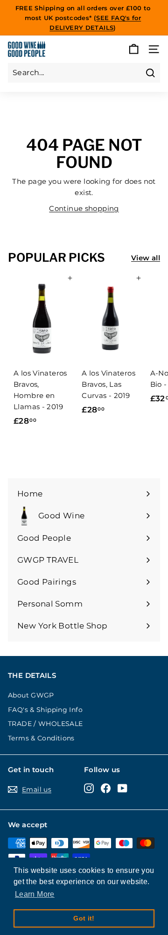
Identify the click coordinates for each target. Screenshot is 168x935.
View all (145, 257)
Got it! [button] (84, 918)
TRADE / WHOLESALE (45, 723)
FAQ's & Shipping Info (45, 709)
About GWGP (31, 695)
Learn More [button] (35, 894)
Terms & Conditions (41, 738)
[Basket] (134, 49)
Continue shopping (84, 208)
